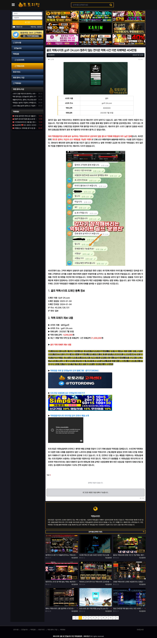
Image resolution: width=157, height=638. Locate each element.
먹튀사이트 (20, 66)
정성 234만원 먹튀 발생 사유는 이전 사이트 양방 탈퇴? (128, 608)
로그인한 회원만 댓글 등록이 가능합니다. (95, 492)
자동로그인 (19, 27)
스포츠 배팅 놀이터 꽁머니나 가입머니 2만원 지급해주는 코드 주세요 (25, 106)
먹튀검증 (33, 630)
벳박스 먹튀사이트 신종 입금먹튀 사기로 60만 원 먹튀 (60, 608)
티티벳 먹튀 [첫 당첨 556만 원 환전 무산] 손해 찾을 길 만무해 (95, 555)
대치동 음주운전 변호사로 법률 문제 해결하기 (26, 116)
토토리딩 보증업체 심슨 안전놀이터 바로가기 (67, 393)
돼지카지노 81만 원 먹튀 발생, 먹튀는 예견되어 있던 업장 (61, 582)
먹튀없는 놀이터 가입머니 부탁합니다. (25, 103)
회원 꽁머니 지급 (52, 630)
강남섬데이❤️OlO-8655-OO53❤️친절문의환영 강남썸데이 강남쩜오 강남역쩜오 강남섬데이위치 (26, 125)
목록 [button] (141, 59)
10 (110, 618)
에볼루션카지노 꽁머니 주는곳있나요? (25, 100)
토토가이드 (41, 630)
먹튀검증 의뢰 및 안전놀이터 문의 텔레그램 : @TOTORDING (74, 371)
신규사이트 (20, 60)
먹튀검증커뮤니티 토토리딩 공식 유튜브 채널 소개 (69, 416)
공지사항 (15, 630)
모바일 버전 (140, 630)
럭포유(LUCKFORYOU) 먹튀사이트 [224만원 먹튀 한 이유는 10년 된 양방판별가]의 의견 (95, 582)
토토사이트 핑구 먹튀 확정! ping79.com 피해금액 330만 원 (94, 608)
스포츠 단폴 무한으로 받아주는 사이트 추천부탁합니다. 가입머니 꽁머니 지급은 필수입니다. (25, 94)
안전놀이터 (24, 630)
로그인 (27, 22)
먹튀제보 (62, 630)
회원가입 (33, 27)
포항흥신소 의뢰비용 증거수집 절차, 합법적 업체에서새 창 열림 (26, 128)
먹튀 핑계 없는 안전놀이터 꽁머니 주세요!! (25, 97)
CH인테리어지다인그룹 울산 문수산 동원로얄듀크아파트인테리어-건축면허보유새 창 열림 (26, 122)
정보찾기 (39, 27)
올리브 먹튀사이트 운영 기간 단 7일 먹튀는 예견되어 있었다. (129, 555)
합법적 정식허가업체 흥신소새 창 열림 (26, 119)
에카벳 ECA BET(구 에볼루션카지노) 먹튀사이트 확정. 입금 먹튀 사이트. (61, 555)
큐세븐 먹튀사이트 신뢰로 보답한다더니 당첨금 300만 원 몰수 (129, 582)
